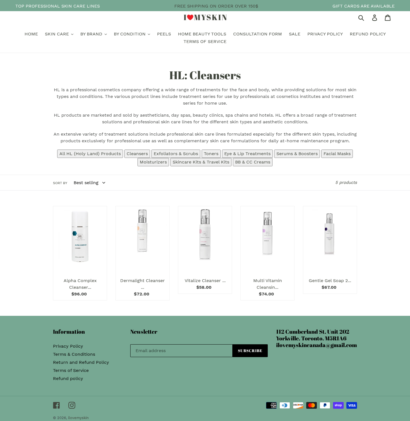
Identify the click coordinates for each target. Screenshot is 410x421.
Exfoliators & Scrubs (176, 153)
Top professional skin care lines (57, 6)
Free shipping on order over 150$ (216, 6)
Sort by (60, 183)
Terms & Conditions (74, 354)
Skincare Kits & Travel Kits (201, 162)
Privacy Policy (68, 346)
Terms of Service (71, 370)
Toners (211, 153)
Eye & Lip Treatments (247, 153)
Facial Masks (337, 153)
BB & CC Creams (252, 162)
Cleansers (137, 153)
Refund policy (68, 378)
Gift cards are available (363, 6)
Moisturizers (153, 162)
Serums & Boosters (297, 153)
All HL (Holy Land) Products (90, 153)
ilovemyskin (78, 418)
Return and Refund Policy (81, 362)
